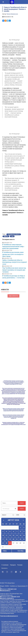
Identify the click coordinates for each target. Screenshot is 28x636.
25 (6, 543)
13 (13, 535)
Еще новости (13, 296)
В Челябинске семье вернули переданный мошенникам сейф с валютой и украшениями (13, 246)
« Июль (4, 551)
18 (6, 539)
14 (17, 535)
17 (3, 539)
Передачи (13, 565)
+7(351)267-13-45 (11, 589)
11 (6, 535)
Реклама (19, 565)
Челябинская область (14, 234)
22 (20, 539)
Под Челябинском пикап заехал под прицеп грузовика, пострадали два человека (14, 270)
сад (12, 236)
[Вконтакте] (2, 572)
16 (24, 535)
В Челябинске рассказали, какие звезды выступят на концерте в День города (13, 254)
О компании (4, 565)
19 (10, 539)
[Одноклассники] (5, 21)
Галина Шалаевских (12, 14)
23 (24, 539)
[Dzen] (20, 572)
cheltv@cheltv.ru (6, 590)
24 (3, 543)
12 (10, 535)
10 (3, 535)
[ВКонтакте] (3, 21)
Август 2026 (13, 520)
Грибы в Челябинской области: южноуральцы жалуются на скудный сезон (14, 262)
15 (20, 535)
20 (13, 539)
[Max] (16, 572)
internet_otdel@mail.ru (8, 598)
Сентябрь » (21, 551)
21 (17, 539)
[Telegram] (8, 21)
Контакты (4, 568)
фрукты (6, 236)
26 (10, 543)
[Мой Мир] (10, 21)
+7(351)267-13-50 (15, 596)
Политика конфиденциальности (9, 616)
